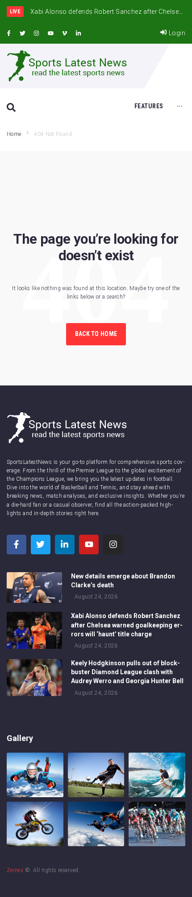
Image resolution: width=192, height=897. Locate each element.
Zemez (15, 870)
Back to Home (96, 333)
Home (14, 134)
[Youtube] (50, 33)
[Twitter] (22, 33)
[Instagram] (36, 33)
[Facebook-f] (8, 33)
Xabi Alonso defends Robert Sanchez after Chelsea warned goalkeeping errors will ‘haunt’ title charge (127, 624)
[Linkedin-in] (78, 33)
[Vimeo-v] (65, 33)
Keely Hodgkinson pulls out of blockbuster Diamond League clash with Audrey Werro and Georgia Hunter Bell (127, 671)
